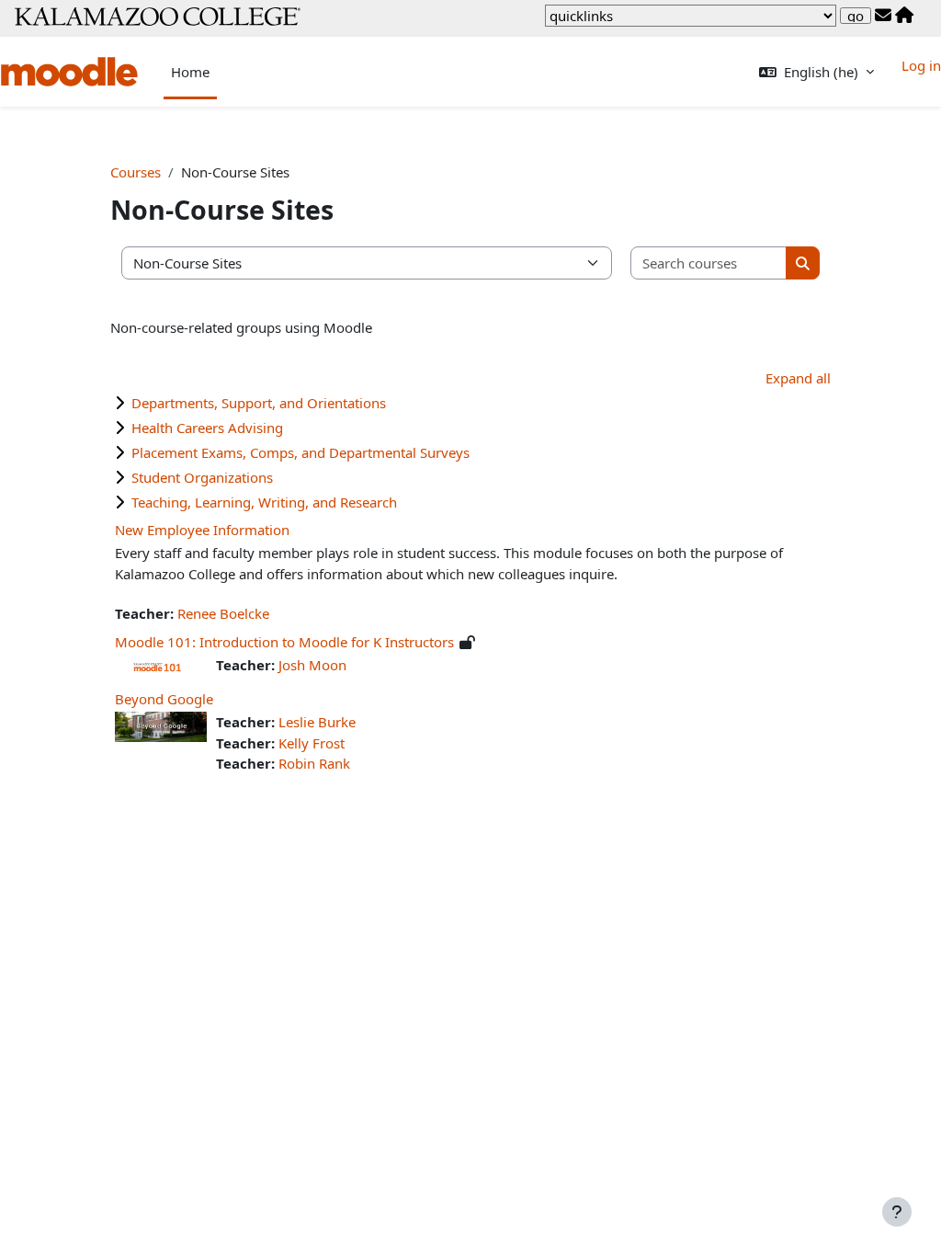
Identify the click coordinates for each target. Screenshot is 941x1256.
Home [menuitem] (190, 72)
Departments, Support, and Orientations (258, 403)
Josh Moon (312, 665)
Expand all (798, 378)
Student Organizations (202, 477)
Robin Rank (314, 763)
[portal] (904, 15)
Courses (135, 172)
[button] (816, 72)
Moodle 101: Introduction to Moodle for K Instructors (284, 642)
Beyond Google (164, 699)
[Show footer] (897, 1212)
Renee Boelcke (223, 613)
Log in (921, 65)
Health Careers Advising (207, 427)
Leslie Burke (317, 722)
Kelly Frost (311, 743)
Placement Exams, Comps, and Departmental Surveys (300, 452)
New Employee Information (202, 529)
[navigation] (690, 16)
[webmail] (883, 15)
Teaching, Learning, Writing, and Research (264, 502)
